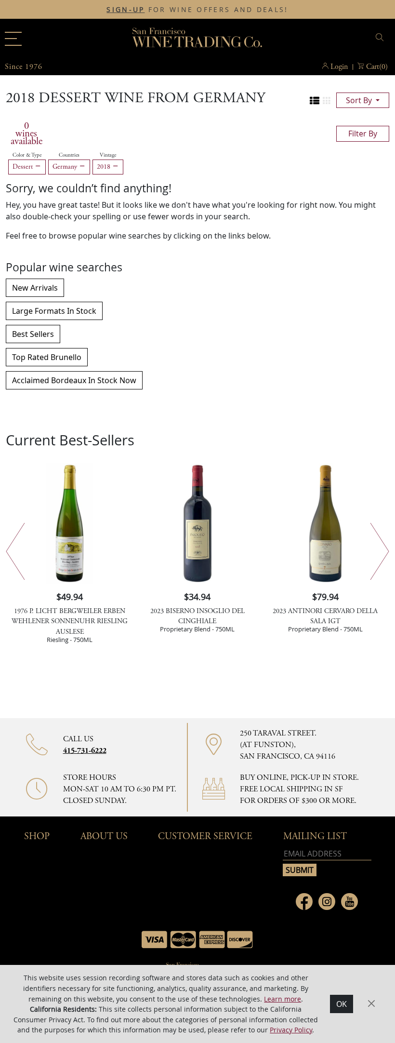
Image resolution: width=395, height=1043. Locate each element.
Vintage (108, 155)
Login (339, 67)
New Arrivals (35, 287)
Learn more (282, 998)
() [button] (377, 67)
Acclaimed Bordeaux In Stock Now (74, 380)
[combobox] (325, 39)
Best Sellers (33, 334)
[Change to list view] (314, 101)
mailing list (315, 836)
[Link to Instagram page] (326, 901)
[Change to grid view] (326, 101)
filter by (362, 133)
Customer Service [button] (205, 836)
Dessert (24, 166)
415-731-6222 (84, 751)
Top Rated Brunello (46, 357)
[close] (381, 37)
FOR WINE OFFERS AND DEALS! (197, 9)
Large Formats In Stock (54, 311)
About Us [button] (104, 836)
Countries (69, 155)
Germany (66, 166)
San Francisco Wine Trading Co (197, 38)
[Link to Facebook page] (304, 901)
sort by (360, 100)
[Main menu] (13, 39)
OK (341, 1004)
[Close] (371, 1003)
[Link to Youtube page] (349, 901)
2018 (104, 166)
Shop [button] (37, 836)
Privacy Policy (291, 1029)
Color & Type (27, 155)
